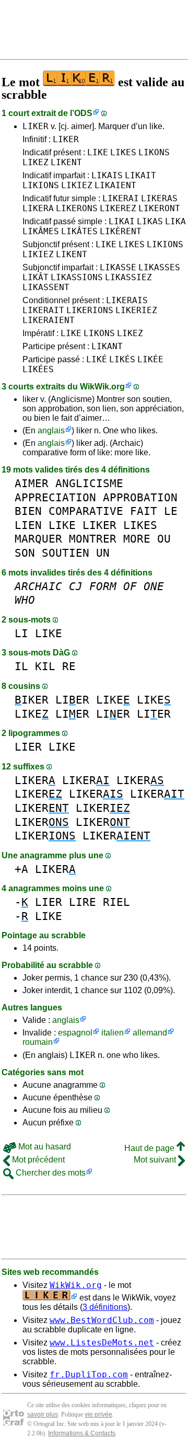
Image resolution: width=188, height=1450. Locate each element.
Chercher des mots (50, 1172)
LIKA (175, 221)
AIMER (32, 483)
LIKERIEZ (136, 310)
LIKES (123, 152)
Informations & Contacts (81, 1433)
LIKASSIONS (77, 277)
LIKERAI (120, 198)
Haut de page (150, 1148)
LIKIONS (40, 185)
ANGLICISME (89, 483)
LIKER (35, 126)
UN (103, 552)
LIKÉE (150, 359)
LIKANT (107, 346)
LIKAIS (107, 175)
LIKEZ (35, 162)
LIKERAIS (127, 300)
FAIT (143, 510)
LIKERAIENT (48, 320)
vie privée (98, 1414)
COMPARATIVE (86, 510)
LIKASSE (118, 267)
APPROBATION (140, 497)
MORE (136, 538)
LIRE (82, 901)
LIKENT (66, 162)
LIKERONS (77, 208)
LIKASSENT (45, 287)
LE (171, 510)
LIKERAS (159, 198)
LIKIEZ (76, 185)
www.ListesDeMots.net (102, 1343)
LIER (72, 699)
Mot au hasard (43, 1146)
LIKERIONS (89, 310)
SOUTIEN (65, 552)
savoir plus (42, 1414)
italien (112, 1032)
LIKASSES (159, 267)
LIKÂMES (40, 231)
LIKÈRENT (121, 231)
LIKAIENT (115, 185)
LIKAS (150, 221)
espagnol (75, 1032)
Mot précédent (37, 1159)
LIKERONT (159, 208)
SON (25, 552)
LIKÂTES (79, 231)
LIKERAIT (43, 310)
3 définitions (105, 1307)
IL (21, 666)
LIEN (28, 525)
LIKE (97, 152)
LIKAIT (140, 175)
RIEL (116, 901)
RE (69, 666)
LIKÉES (38, 369)
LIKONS (154, 152)
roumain (37, 1042)
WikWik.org (102, 386)
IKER (32, 699)
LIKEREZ (118, 208)
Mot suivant (156, 1159)
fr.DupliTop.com (89, 1374)
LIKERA (38, 208)
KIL (45, 666)
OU (164, 538)
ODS (83, 113)
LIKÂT (35, 277)
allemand (150, 1032)
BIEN (28, 510)
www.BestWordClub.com (102, 1320)
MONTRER (92, 538)
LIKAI (122, 221)
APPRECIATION (55, 497)
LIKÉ (96, 359)
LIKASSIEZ (128, 277)
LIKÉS (122, 359)
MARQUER (38, 538)
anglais (51, 430)
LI (21, 633)
